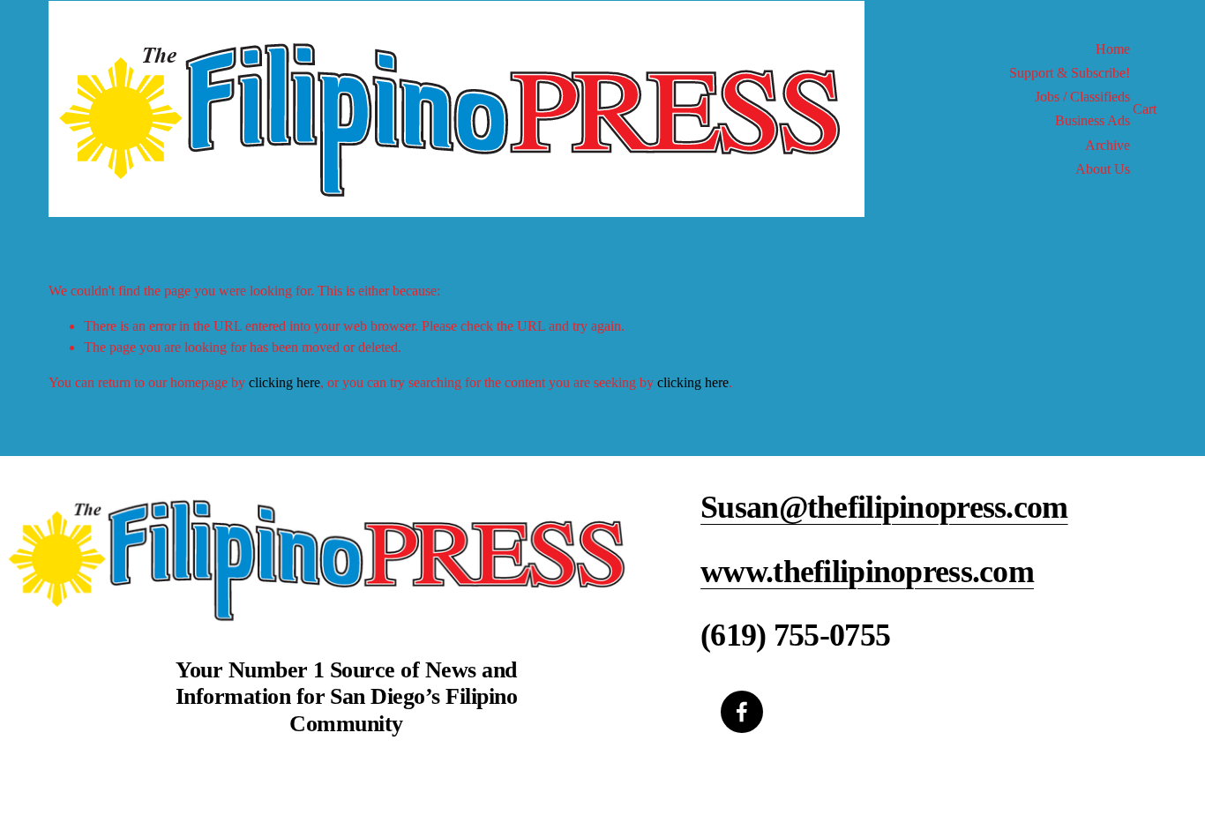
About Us (1102, 168)
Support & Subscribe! (1069, 72)
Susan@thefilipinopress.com (883, 507)
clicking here (284, 382)
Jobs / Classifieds (1082, 96)
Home (1113, 48)
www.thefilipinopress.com (867, 571)
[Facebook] (742, 712)
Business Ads (1092, 120)
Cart (1144, 108)
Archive (1107, 145)
